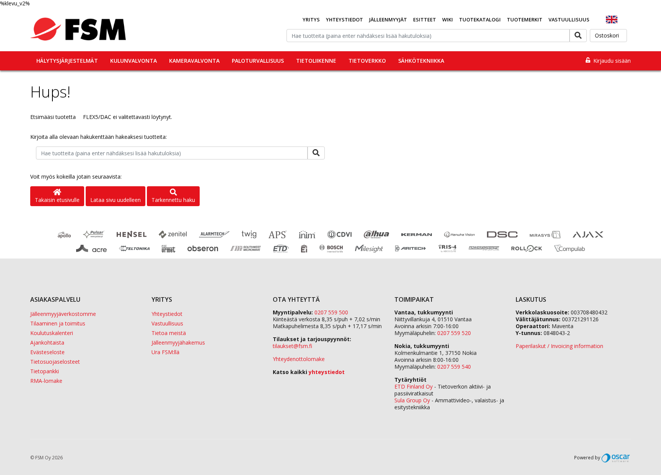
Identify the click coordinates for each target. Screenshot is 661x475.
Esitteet (424, 19)
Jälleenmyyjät (388, 19)
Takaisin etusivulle (57, 199)
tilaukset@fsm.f (292, 346)
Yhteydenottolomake (299, 359)
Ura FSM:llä (165, 352)
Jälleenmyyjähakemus (178, 342)
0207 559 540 (454, 366)
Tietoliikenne (316, 60)
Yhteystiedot (344, 19)
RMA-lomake (46, 380)
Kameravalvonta (194, 60)
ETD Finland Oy (413, 386)
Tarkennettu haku (173, 199)
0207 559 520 (454, 333)
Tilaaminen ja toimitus (57, 323)
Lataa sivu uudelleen (115, 199)
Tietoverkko (367, 60)
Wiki (447, 19)
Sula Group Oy (412, 400)
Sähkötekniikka (421, 60)
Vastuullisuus (569, 19)
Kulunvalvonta (133, 60)
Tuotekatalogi (480, 19)
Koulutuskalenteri (51, 333)
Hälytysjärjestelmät (67, 60)
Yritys (311, 19)
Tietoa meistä (168, 333)
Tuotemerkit (524, 19)
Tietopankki (44, 371)
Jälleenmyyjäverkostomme (63, 313)
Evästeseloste (47, 352)
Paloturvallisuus (258, 60)
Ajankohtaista (47, 342)
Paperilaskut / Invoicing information (559, 346)
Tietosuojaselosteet (55, 361)
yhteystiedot (327, 372)
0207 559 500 (331, 312)
